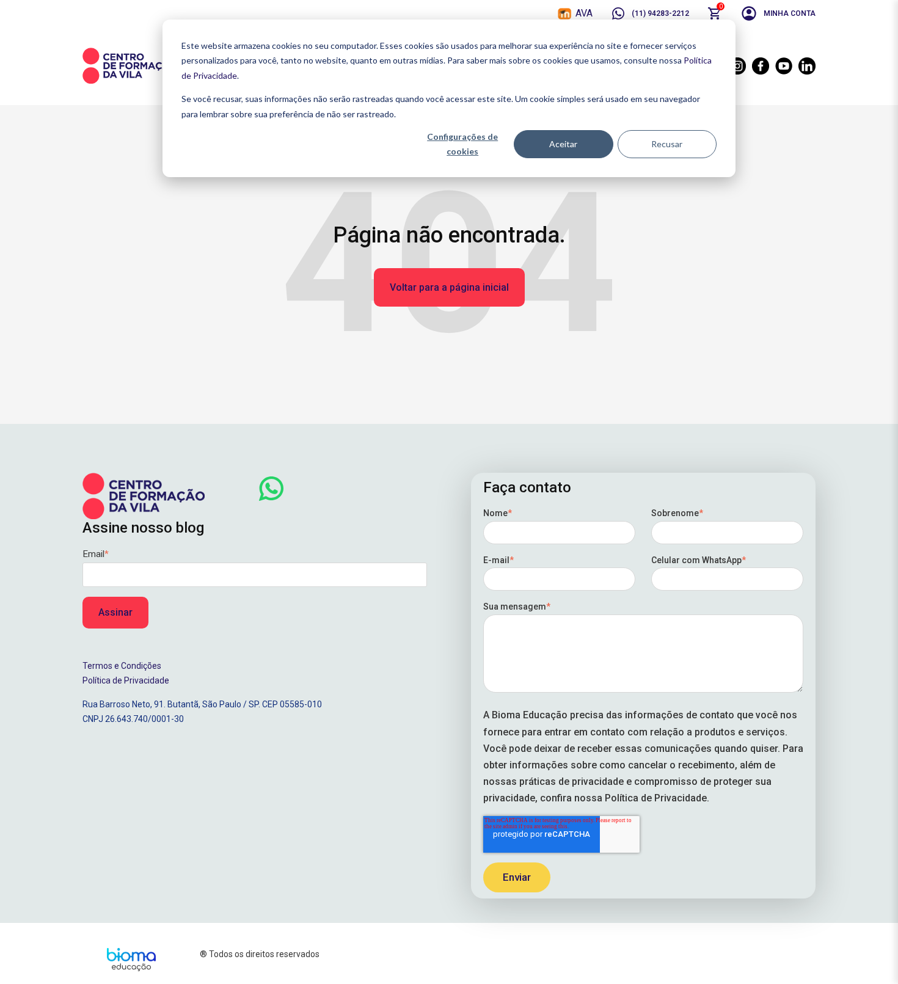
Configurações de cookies (462, 144)
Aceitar (563, 144)
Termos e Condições (121, 666)
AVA (584, 13)
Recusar (666, 144)
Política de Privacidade (125, 680)
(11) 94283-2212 (660, 13)
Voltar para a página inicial (449, 287)
